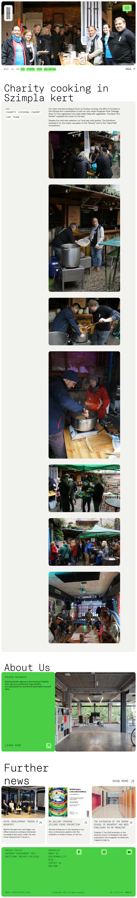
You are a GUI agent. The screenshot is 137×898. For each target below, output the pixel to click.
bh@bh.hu (128, 892)
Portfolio (54, 850)
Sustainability (57, 857)
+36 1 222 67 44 (116, 892)
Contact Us (54, 863)
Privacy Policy (14, 850)
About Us (53, 854)
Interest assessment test (20, 854)
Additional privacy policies (22, 857)
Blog (50, 860)
